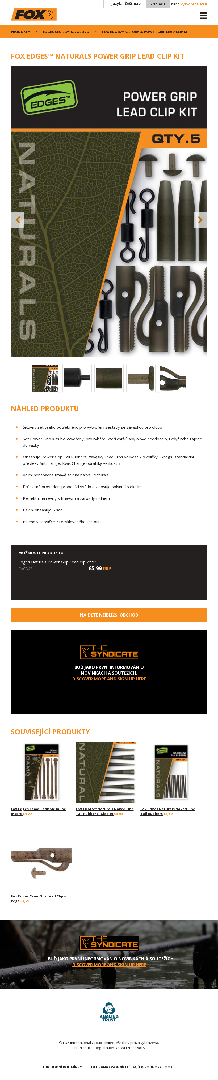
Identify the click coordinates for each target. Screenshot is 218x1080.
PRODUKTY (20, 31)
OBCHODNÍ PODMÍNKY (62, 1067)
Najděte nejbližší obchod (109, 615)
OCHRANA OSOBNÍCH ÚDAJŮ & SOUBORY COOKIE (133, 1067)
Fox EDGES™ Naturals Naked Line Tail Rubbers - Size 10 (105, 811)
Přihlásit (158, 4)
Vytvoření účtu (194, 4)
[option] (109, 212)
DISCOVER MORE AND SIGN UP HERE (109, 679)
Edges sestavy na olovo (66, 31)
